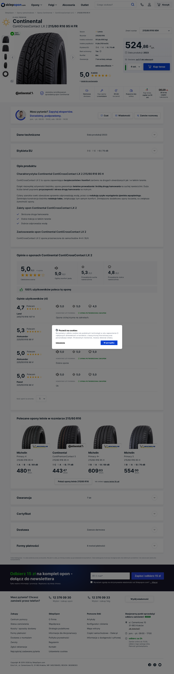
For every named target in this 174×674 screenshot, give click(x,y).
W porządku (109, 343)
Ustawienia (60, 343)
